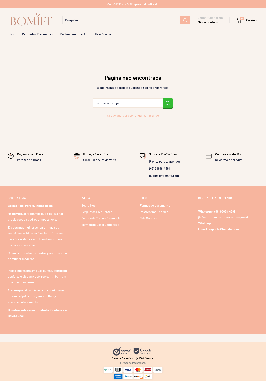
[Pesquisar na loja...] (168, 103)
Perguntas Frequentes (37, 34)
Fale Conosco (104, 34)
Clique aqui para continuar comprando (133, 115)
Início (11, 34)
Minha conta (206, 22)
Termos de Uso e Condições (100, 224)
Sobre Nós (88, 205)
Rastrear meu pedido (74, 34)
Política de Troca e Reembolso (101, 218)
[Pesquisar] (185, 20)
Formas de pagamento (155, 205)
